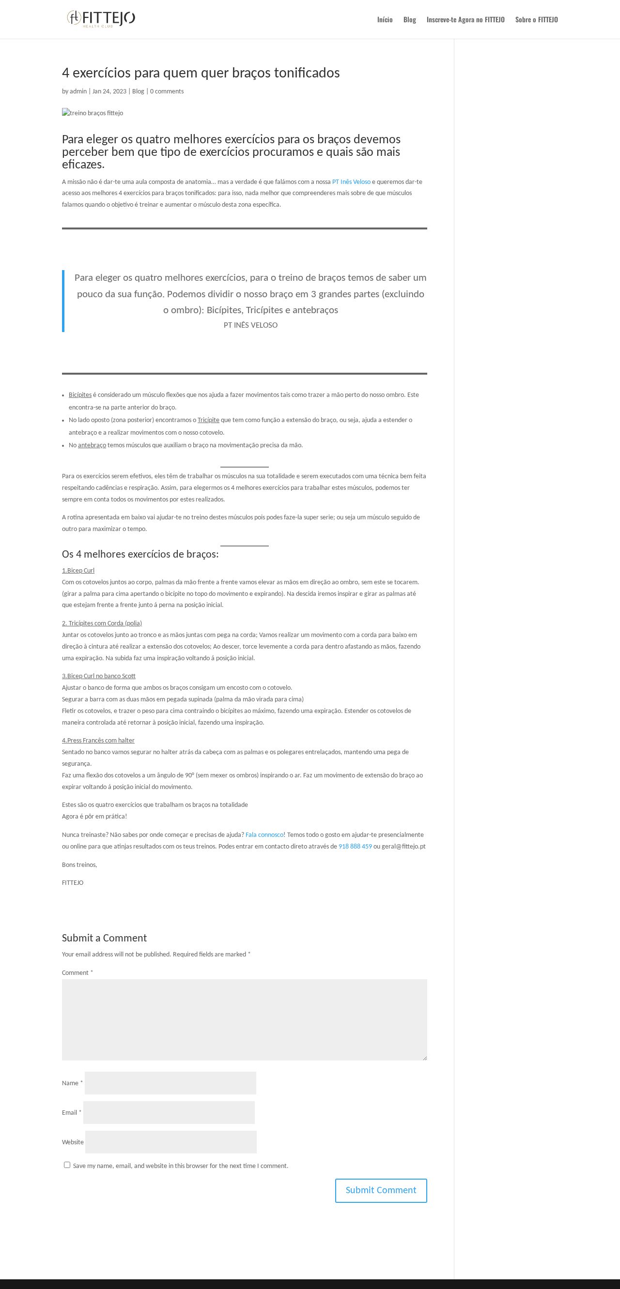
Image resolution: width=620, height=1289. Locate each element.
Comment (77, 973)
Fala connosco (264, 835)
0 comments (167, 91)
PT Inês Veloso (351, 182)
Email (72, 1113)
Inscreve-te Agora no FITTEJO (466, 20)
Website (73, 1142)
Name (72, 1083)
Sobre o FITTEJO (536, 20)
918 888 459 (355, 846)
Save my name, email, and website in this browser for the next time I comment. (181, 1166)
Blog (409, 20)
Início (385, 20)
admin (78, 91)
